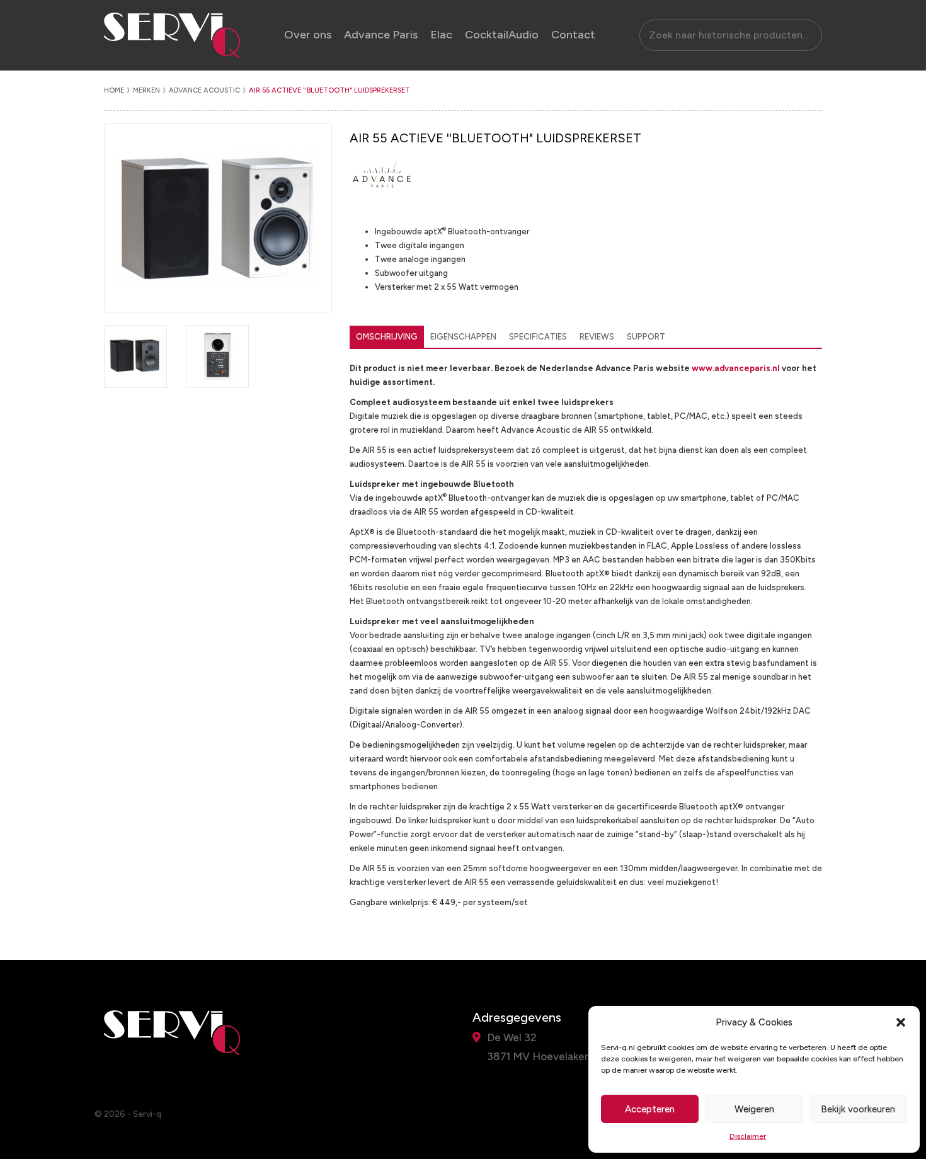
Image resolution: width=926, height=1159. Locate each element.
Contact (573, 35)
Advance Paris (381, 35)
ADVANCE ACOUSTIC (204, 90)
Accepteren (650, 1109)
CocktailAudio (502, 35)
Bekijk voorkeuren (858, 1109)
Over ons (307, 35)
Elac (441, 35)
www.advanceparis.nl (736, 368)
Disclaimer (747, 1136)
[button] (901, 1022)
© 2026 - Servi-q (127, 1114)
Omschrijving (387, 336)
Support (646, 336)
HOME (114, 90)
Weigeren (754, 1109)
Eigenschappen (463, 336)
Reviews (597, 336)
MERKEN (146, 90)
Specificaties (538, 336)
